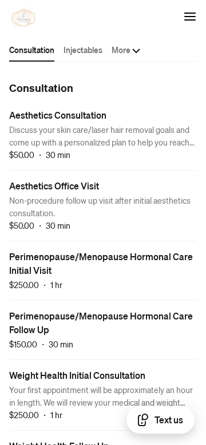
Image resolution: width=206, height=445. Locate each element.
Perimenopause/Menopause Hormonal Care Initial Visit (101, 263)
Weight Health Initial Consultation (77, 375)
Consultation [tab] (31, 49)
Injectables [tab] (83, 49)
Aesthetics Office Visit (54, 186)
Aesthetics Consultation (57, 115)
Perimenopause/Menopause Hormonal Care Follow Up (101, 322)
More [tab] (121, 49)
